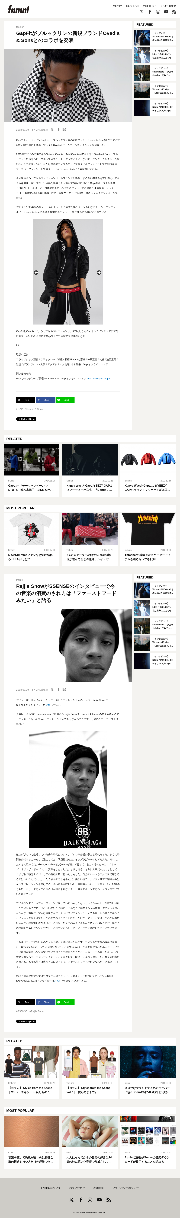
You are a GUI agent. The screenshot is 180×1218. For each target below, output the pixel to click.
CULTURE (149, 6)
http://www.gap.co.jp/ (98, 378)
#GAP (19, 409)
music (11, 481)
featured (12, 1083)
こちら (58, 980)
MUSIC (117, 6)
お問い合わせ (77, 1187)
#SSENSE (21, 1011)
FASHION (132, 6)
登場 (48, 705)
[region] (68, 274)
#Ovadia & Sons (34, 409)
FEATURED (168, 6)
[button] (36, 272)
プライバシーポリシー (125, 1187)
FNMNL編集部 (40, 129)
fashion (20, 26)
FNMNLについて (51, 1187)
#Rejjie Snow (37, 1011)
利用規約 (99, 1187)
